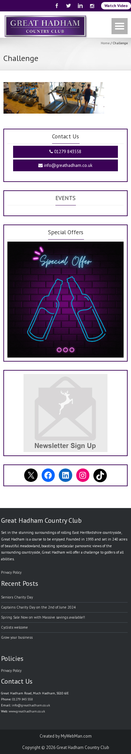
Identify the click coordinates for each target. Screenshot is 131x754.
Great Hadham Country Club (82, 747)
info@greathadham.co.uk (67, 165)
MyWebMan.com (76, 736)
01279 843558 (67, 151)
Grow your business (17, 637)
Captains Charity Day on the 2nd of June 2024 (38, 607)
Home (105, 43)
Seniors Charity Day (17, 597)
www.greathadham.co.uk (27, 711)
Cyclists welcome (14, 627)
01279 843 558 (22, 699)
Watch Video (116, 5)
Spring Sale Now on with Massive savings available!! (43, 617)
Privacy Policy (11, 572)
